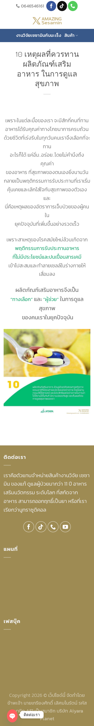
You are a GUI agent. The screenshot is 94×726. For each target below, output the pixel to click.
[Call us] (73, 6)
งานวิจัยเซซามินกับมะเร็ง (38, 35)
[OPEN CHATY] (12, 715)
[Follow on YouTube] (65, 526)
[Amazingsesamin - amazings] (47, 20)
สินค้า (69, 35)
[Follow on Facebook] (51, 6)
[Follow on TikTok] (62, 6)
